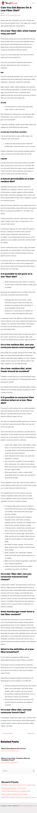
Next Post (31, 733)
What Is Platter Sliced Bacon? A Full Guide (14, 794)
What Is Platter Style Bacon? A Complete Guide (15, 791)
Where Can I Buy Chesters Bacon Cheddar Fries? (15, 759)
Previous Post (6, 733)
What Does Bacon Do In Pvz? (13, 748)
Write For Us (32, 805)
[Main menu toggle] (33, 3)
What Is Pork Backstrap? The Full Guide (13, 788)
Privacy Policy (23, 805)
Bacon (3, 15)
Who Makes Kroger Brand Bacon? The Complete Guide (18, 785)
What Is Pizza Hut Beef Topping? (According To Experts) (18, 797)
